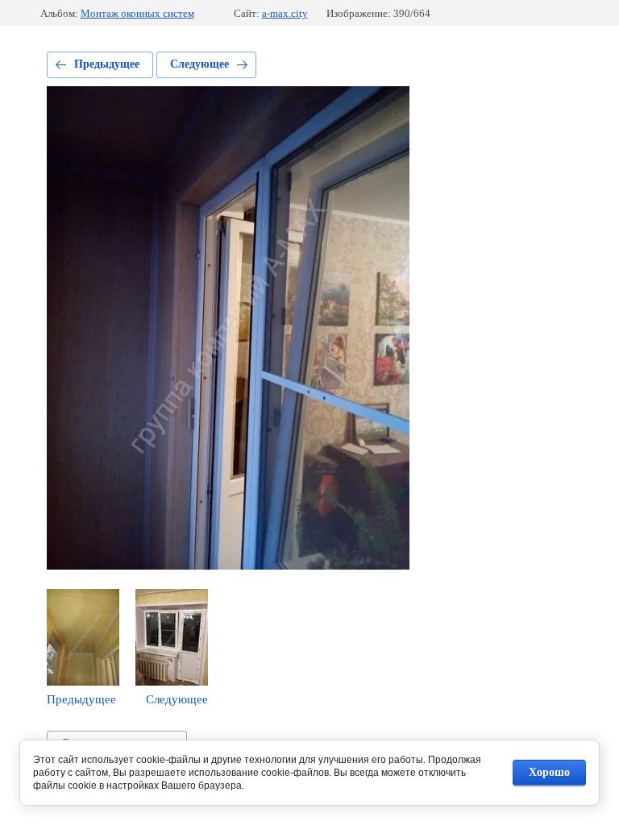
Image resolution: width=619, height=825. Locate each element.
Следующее (199, 64)
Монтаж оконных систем (137, 13)
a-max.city (285, 13)
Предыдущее (106, 64)
